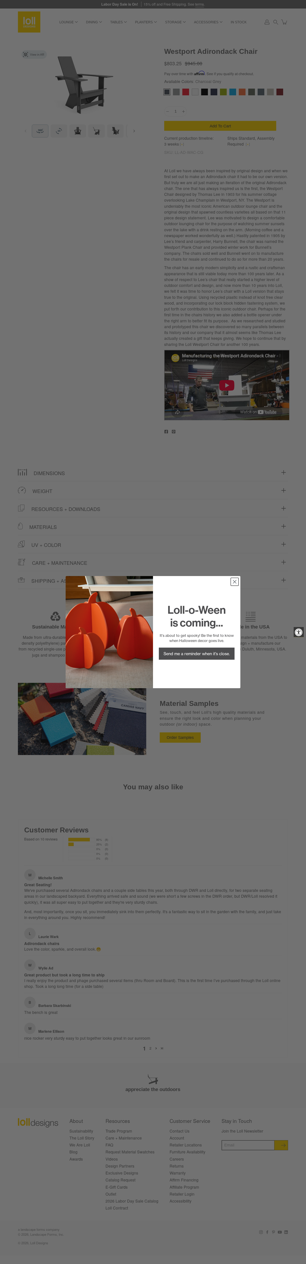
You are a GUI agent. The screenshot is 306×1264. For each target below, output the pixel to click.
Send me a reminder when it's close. (197, 653)
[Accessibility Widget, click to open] (299, 632)
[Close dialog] (235, 582)
